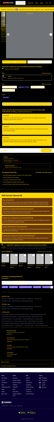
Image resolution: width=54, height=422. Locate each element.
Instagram (44, 378)
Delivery (28, 378)
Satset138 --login (39, 9)
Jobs (14, 389)
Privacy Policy (13, 405)
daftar (3, 391)
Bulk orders (4, 393)
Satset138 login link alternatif (26, 9)
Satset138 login (12, 9)
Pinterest (44, 387)
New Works (4, 382)
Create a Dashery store (17, 394)
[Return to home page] (8, 3)
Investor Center (16, 380)
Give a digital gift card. (17, 161)
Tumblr (43, 385)
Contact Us (29, 391)
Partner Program (17, 382)
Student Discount (6, 387)
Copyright (28, 389)
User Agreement (5, 405)
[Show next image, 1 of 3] (51, 34)
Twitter (43, 382)
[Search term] (23, 3)
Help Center (29, 382)
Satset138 (3, 9)
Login (3, 389)
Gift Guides (4, 378)
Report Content (5, 362)
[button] (3, 13)
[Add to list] (8, 255)
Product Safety (29, 387)
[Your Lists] (46, 3)
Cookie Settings (30, 393)
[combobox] (20, 3)
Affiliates (15, 384)
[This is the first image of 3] (8, 34)
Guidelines (28, 384)
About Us (15, 378)
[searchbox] (27, 283)
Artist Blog (15, 391)
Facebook (44, 380)
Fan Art (3, 380)
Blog (3, 384)
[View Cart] (50, 3)
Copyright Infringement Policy (8, 366)
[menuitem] (3, 9)
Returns (28, 380)
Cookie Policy (20, 405)
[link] (5, 287)
